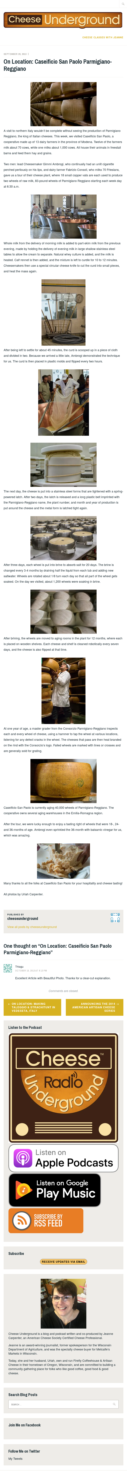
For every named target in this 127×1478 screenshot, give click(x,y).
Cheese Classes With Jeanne (102, 37)
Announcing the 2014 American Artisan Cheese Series (93, 1007)
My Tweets (15, 1458)
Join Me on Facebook (24, 1425)
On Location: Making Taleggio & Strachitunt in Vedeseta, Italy (33, 1007)
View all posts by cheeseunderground (32, 927)
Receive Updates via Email (63, 1262)
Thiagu (19, 966)
